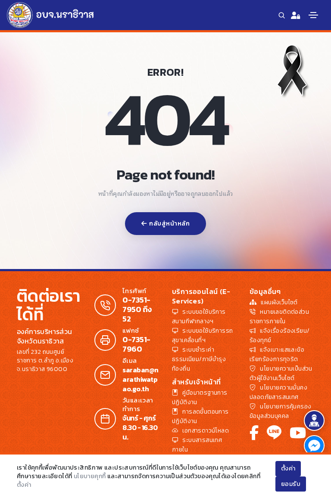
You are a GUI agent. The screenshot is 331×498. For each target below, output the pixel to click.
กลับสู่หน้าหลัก (169, 223)
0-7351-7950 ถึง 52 (137, 309)
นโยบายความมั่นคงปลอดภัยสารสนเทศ (278, 392)
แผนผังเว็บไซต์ (279, 302)
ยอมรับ (291, 484)
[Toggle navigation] (313, 15)
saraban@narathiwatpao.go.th (140, 379)
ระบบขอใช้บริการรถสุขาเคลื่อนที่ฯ (202, 335)
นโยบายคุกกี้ (90, 476)
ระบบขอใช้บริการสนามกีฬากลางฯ (199, 316)
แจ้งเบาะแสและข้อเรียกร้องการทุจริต (277, 354)
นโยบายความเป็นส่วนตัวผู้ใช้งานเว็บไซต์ (281, 373)
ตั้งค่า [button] (288, 468)
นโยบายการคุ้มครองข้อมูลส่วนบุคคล (280, 411)
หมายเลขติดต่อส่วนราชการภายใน (279, 316)
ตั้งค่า (24, 484)
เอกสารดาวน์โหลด (205, 430)
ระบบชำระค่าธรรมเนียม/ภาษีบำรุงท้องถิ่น (199, 359)
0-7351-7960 (136, 344)
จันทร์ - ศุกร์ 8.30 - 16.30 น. (139, 427)
